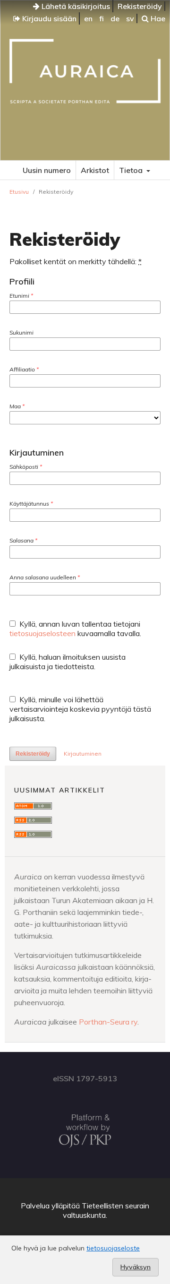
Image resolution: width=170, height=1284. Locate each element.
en (88, 18)
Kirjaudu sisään (48, 18)
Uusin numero (47, 170)
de (114, 18)
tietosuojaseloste (113, 1248)
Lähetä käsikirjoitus (75, 6)
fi (101, 18)
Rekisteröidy (140, 6)
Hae (157, 18)
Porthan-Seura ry (108, 1021)
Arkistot (95, 170)
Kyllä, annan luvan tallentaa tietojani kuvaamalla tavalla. (75, 628)
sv (130, 18)
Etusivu (19, 191)
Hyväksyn (135, 1267)
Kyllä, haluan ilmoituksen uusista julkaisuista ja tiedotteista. (67, 661)
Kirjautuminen (83, 753)
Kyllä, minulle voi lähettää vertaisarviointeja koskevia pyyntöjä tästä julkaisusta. (80, 709)
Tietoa (131, 170)
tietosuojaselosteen (42, 633)
